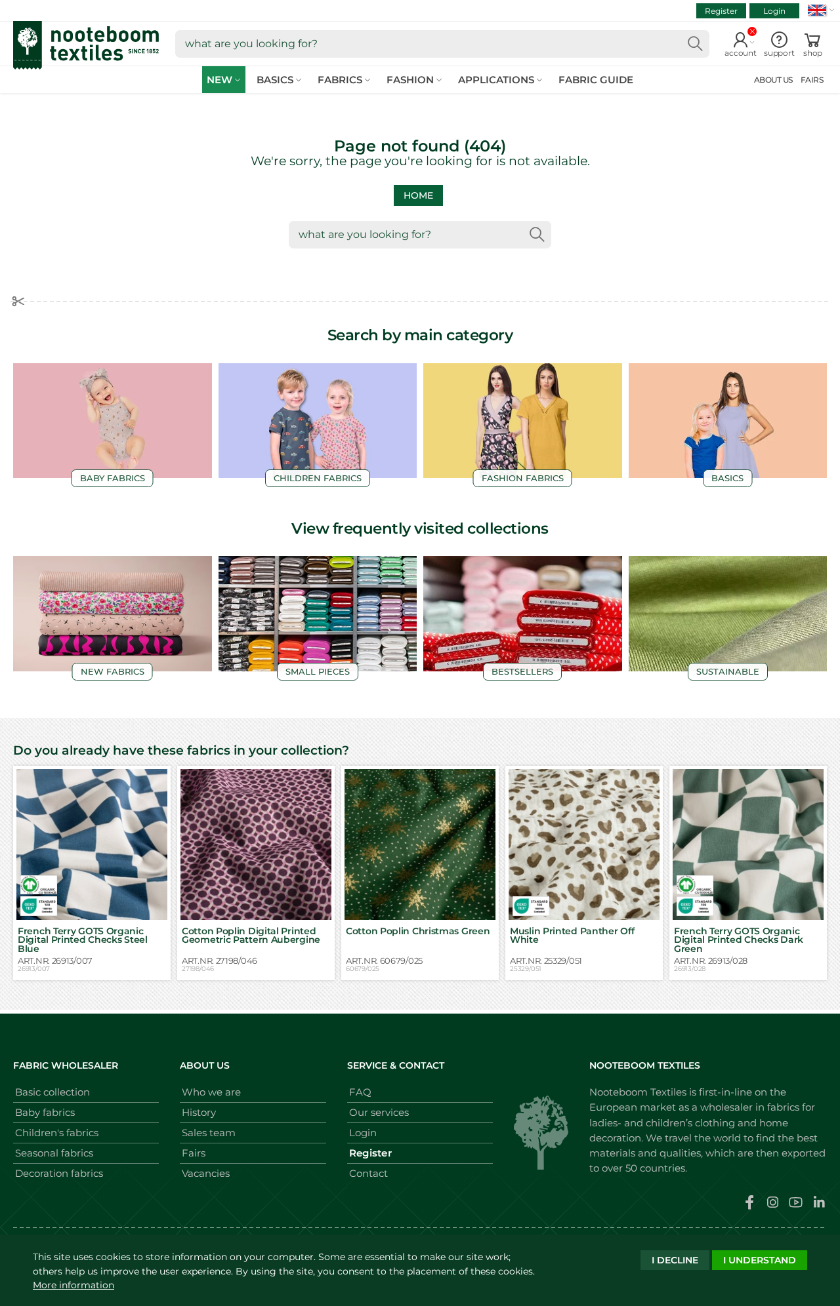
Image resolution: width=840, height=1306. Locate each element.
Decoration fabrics (59, 1173)
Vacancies (206, 1173)
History (199, 1112)
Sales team (209, 1132)
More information (73, 1285)
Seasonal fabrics (54, 1153)
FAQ (360, 1092)
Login (774, 11)
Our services (379, 1112)
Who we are (211, 1092)
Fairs (193, 1153)
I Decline (675, 1260)
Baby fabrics (45, 1112)
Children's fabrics (56, 1132)
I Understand (759, 1260)
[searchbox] (442, 44)
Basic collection (52, 1092)
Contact (368, 1173)
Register (721, 11)
